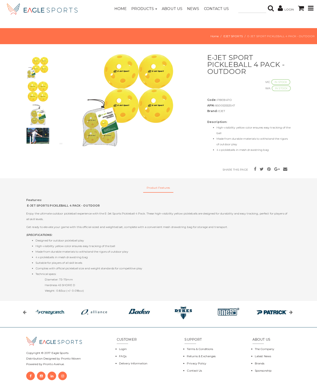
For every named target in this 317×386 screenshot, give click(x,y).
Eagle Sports (59, 353)
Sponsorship (263, 370)
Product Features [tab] (158, 187)
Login (123, 349)
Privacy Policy (196, 363)
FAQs (122, 356)
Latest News (263, 356)
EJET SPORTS (233, 36)
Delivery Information (133, 363)
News (193, 9)
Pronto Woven (71, 358)
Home (120, 9)
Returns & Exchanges (201, 356)
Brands (260, 363)
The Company (264, 349)
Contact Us (216, 9)
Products (143, 9)
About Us (172, 9)
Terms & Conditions (200, 349)
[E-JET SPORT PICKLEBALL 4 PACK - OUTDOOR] (128, 100)
